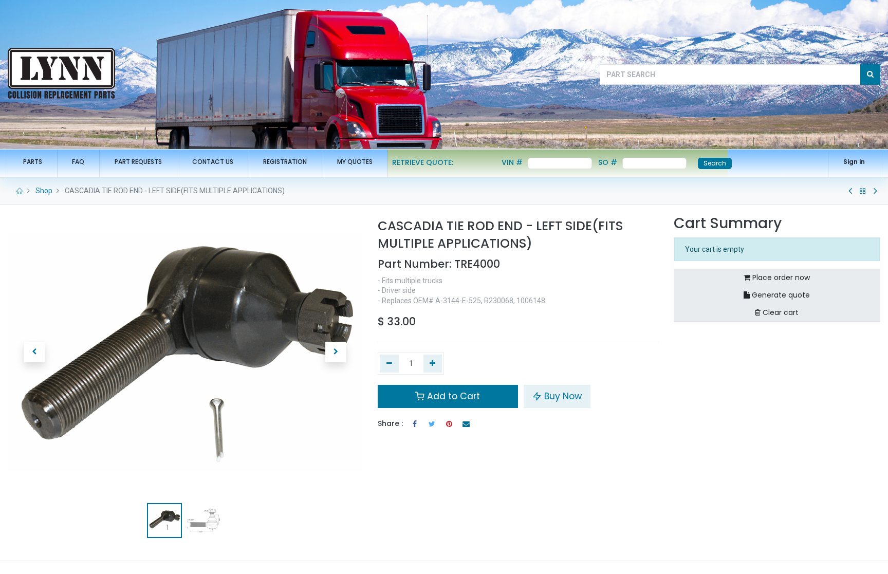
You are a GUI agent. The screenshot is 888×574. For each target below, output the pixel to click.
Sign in (854, 161)
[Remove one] (389, 364)
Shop (43, 191)
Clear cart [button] (780, 312)
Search (715, 163)
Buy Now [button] (562, 396)
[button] (34, 352)
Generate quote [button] (780, 295)
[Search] (870, 74)
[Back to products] (863, 191)
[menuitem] (32, 162)
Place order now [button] (780, 277)
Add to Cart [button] (452, 396)
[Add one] (432, 364)
